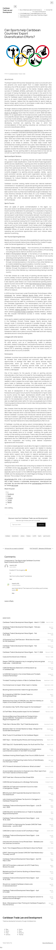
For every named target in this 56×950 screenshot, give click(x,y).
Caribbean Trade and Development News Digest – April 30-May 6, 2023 (22, 859)
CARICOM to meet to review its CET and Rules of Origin (21, 831)
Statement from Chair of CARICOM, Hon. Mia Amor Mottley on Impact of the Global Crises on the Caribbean (23, 701)
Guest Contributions (40, 11)
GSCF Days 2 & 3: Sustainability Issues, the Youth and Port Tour (23, 744)
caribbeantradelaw (13, 73)
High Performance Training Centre (40, 284)
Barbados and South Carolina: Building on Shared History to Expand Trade (21, 872)
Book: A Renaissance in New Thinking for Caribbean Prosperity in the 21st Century (24, 903)
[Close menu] (15, 6)
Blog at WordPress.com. (48, 943)
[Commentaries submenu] (41, 10)
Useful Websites (24, 17)
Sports (20, 73)
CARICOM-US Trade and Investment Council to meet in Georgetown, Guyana (20, 787)
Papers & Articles (41, 13)
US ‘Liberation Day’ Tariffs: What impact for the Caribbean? (22, 707)
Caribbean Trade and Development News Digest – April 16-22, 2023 (21, 878)
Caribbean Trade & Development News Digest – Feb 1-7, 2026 (23, 652)
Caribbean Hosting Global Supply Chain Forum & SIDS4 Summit (23, 755)
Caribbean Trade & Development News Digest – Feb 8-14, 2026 (20, 646)
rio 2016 (34, 536)
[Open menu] (51, 2)
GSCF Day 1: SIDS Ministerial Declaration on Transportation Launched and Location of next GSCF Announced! (22, 750)
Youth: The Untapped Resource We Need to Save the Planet (22, 848)
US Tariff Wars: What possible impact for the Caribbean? (21, 711)
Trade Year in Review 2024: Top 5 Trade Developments (20, 724)
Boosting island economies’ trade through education (20, 690)
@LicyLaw (14, 485)
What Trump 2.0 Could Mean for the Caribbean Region (20, 735)
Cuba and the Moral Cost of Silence (14, 657)
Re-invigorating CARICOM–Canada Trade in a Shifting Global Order (17, 695)
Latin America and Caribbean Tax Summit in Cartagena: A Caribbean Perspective (21, 800)
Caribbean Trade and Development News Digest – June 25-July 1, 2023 (22, 806)
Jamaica (22, 536)
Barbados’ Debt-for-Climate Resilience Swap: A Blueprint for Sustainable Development (22, 729)
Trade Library (33, 15)
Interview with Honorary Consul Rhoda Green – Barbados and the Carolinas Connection (23, 842)
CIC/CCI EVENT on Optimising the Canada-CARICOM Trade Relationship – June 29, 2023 (22, 825)
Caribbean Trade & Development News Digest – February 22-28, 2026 (21, 627)
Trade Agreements (25, 15)
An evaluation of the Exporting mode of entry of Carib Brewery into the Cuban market (23, 761)
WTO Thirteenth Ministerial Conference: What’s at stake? (22, 766)
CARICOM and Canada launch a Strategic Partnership (20, 782)
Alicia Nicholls (9, 479)
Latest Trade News (31, 13)
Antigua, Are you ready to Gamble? (14, 548)
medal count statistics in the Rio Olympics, (29, 130)
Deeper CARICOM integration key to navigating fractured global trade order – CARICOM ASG (24, 662)
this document (22, 468)
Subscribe (41, 524)
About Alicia (23, 10)
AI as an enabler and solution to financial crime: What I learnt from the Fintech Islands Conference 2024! (24, 771)
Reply (11, 579)
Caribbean (7, 536)
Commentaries (35, 10)
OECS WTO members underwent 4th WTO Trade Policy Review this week (21, 866)
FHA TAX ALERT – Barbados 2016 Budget (40, 548)
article (30, 117)
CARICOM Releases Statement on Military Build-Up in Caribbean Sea (19, 668)
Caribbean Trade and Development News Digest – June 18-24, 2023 (21, 819)
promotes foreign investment (24, 312)
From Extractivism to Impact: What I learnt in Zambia (20, 685)
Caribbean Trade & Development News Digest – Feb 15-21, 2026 (20, 634)
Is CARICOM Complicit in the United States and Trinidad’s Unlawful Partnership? (21, 674)
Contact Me (49, 10)
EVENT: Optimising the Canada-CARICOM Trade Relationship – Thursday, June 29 (23, 853)
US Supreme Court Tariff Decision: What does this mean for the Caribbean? (21, 640)
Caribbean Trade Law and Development (7, 10)
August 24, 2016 (13, 565)
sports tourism (46, 536)
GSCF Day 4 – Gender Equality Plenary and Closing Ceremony (23, 740)
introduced (8, 295)
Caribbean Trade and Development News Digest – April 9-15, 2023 (21, 891)
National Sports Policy (30, 295)
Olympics (28, 536)
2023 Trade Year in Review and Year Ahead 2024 (18, 777)
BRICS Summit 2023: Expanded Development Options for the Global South (21, 793)
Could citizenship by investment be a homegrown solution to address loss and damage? (23, 897)
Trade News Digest (42, 15)
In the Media (23, 13)
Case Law (28, 10)
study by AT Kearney (11, 113)
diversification (15, 536)
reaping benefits (20, 310)
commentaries (37, 483)
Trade (24, 73)
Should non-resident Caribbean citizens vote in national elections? (18, 885)
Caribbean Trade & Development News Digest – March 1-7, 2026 (24, 622)
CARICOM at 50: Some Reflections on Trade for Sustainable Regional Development (22, 812)
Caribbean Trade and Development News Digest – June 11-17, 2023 (21, 836)
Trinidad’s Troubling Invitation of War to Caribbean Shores (22, 680)
